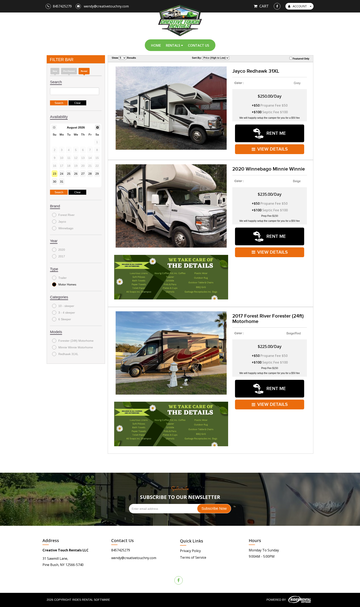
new (55, 71)
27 (83, 173)
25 (68, 173)
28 (90, 173)
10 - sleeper (66, 306)
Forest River (66, 215)
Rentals (173, 45)
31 (61, 181)
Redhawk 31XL (68, 354)
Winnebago (65, 228)
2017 (61, 256)
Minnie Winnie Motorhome (75, 347)
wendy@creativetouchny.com (133, 558)
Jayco (62, 221)
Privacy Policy (190, 550)
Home (156, 45)
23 (54, 173)
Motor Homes (67, 284)
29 (97, 173)
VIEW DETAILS (272, 149)
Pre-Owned (69, 71)
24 (61, 173)
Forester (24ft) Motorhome (76, 340)
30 (54, 181)
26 (76, 173)
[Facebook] (277, 6)
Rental (84, 71)
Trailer (62, 277)
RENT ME (275, 133)
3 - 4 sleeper (66, 312)
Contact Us (198, 45)
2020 (61, 249)
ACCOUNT (299, 6)
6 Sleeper (64, 319)
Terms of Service (193, 557)
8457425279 (120, 550)
